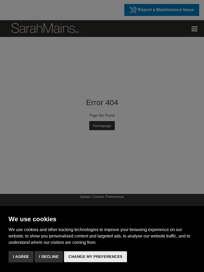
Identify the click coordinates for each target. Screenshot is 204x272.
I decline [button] (49, 256)
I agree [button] (21, 256)
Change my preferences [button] (95, 256)
